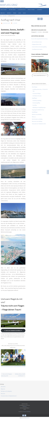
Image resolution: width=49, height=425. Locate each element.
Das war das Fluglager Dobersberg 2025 (6, 374)
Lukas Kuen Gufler (6, 23)
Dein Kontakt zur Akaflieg (37, 119)
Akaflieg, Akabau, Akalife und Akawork (20, 374)
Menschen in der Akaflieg (37, 121)
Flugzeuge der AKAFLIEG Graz (38, 109)
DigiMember (27, 417)
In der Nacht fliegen (37, 93)
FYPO (37, 32)
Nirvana (25, 411)
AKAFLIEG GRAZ (8, 5)
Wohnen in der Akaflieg (36, 114)
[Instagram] (3, 1)
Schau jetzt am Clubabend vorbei (39, 123)
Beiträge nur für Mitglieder (6, 391)
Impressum (24, 406)
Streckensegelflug (36, 103)
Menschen (3, 393)
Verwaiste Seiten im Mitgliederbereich (9, 395)
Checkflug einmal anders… (37, 49)
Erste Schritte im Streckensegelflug (39, 46)
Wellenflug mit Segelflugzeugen (39, 107)
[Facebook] (1, 1)
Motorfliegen (34, 87)
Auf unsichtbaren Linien (37, 42)
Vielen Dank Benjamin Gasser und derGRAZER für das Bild (13, 366)
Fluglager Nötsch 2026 (36, 44)
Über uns (34, 116)
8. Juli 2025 (15, 23)
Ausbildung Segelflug (37, 100)
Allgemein (3, 388)
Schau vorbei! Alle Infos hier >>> (40, 75)
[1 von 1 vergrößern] (23, 64)
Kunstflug (35, 105)
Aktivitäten (5, 15)
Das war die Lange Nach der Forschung (39, 38)
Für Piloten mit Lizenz (37, 95)
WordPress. (29, 411)
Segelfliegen (34, 98)
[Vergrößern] (23, 350)
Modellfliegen (35, 112)
